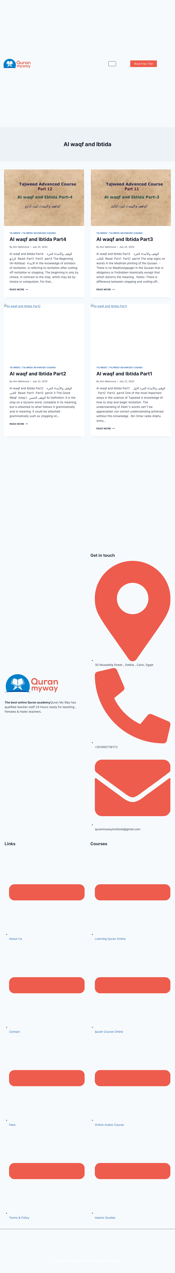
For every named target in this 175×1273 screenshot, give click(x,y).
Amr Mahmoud (21, 247)
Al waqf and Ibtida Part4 (38, 239)
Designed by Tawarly (67, 1261)
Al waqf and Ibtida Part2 (38, 374)
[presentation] (44, 197)
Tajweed (15, 233)
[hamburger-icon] (112, 63)
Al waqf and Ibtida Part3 (124, 239)
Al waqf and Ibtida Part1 (124, 374)
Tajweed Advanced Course (39, 233)
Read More (19, 289)
